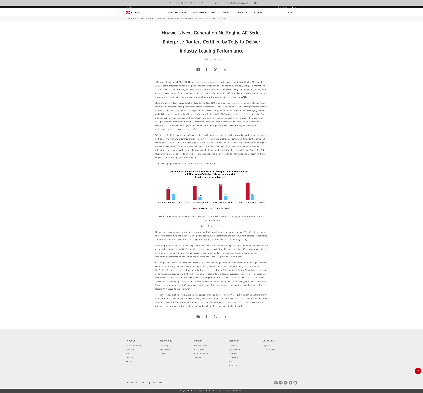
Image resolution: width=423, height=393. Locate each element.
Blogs (230, 361)
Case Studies (233, 346)
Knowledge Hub (234, 357)
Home (128, 18)
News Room (130, 349)
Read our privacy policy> (239, 3)
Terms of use (237, 391)
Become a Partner (200, 346)
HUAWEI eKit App (137, 382)
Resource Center (234, 349)
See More (129, 361)
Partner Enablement (201, 353)
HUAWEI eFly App (159, 382)
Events (128, 353)
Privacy (228, 391)
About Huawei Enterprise (134, 346)
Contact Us (129, 357)
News (134, 18)
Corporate (266, 346)
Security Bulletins (269, 349)
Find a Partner (199, 349)
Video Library (233, 353)
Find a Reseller (165, 349)
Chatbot (163, 353)
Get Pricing (164, 346)
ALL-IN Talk (233, 365)
